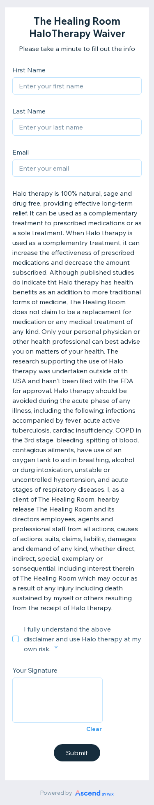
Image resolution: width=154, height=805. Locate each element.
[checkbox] (15, 639)
